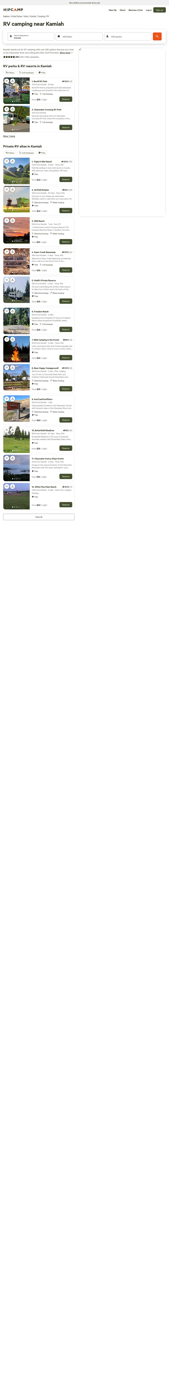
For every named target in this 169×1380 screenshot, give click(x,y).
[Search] (157, 36)
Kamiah (33, 16)
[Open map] (122, 132)
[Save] (6, 81)
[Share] (12, 81)
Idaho (26, 16)
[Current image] (13, 101)
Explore (6, 16)
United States (16, 16)
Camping (41, 16)
